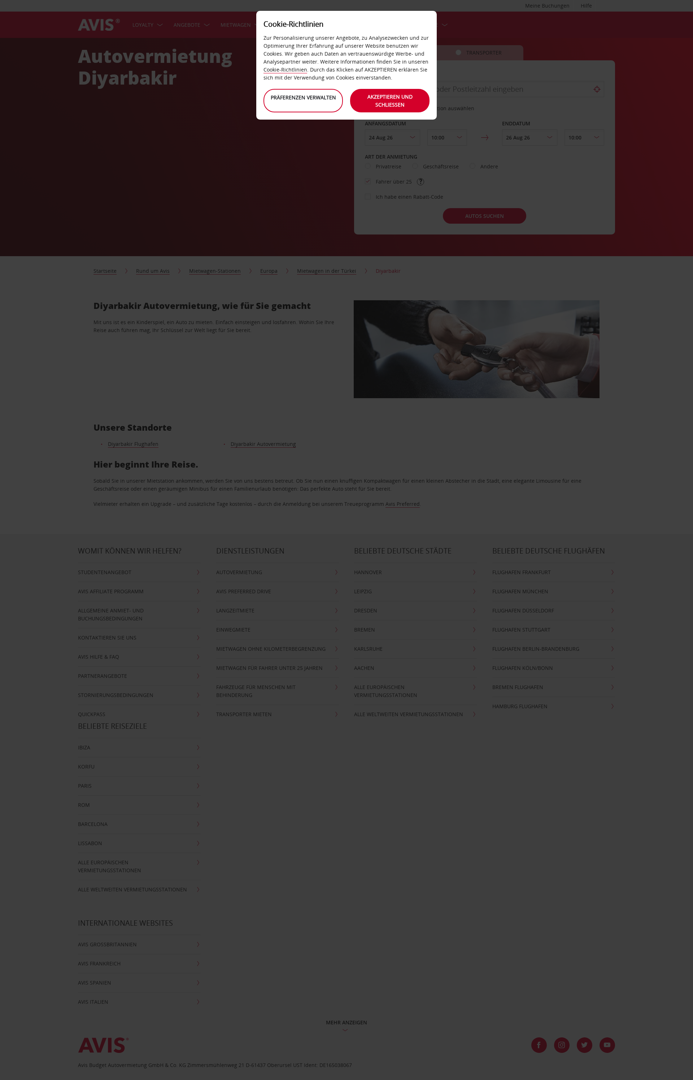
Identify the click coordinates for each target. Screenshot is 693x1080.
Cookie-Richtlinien (285, 69)
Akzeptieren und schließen (390, 100)
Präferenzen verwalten (303, 97)
